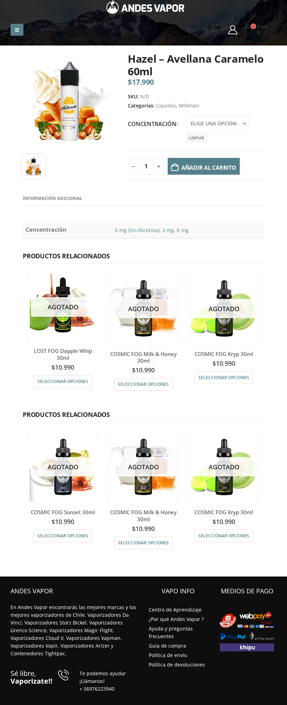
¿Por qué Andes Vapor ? (176, 619)
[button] (16, 30)
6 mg (182, 230)
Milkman (189, 105)
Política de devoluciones (177, 664)
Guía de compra (167, 645)
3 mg (168, 230)
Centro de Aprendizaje (175, 609)
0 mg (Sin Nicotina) (137, 230)
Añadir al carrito (208, 168)
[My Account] (232, 29)
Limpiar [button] (196, 137)
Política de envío (168, 655)
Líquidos (166, 105)
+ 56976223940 (96, 688)
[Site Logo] (145, 7)
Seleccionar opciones (62, 381)
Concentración (152, 124)
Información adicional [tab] (52, 198)
